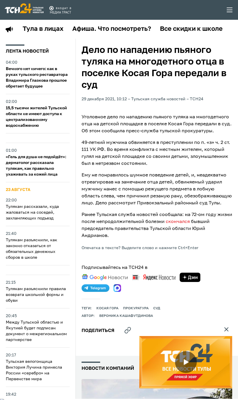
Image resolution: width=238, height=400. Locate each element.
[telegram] (95, 288)
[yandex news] (154, 277)
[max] (117, 288)
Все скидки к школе (191, 29)
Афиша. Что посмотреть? (111, 29)
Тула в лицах (43, 29)
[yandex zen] (190, 277)
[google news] (105, 277)
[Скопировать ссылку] (127, 330)
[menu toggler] (229, 9)
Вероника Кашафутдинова (126, 316)
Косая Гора (107, 308)
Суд (156, 308)
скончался (178, 221)
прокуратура (136, 308)
